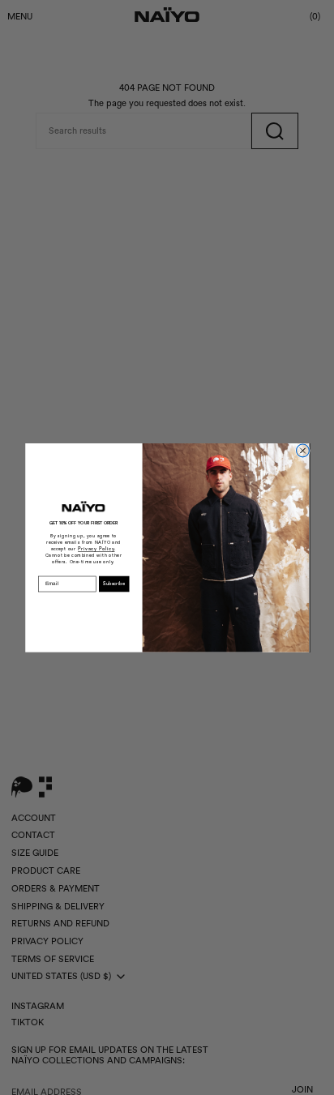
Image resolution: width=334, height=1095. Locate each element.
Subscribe (114, 583)
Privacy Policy (96, 548)
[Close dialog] (302, 450)
